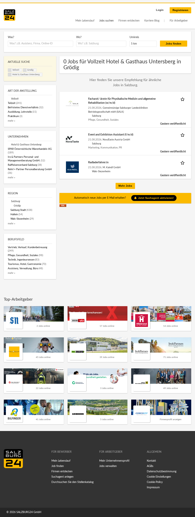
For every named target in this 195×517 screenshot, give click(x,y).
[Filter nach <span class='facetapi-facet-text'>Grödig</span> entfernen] (24, 70)
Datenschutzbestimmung (161, 471)
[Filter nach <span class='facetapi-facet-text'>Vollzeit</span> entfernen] (9, 70)
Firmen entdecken (129, 20)
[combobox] (40, 44)
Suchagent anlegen (62, 477)
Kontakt (151, 461)
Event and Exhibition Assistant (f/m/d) (110, 134)
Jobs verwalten (108, 466)
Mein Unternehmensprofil (114, 461)
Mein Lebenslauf (84, 20)
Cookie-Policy (155, 482)
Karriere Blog (151, 20)
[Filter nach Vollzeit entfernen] (9, 99)
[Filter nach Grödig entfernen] (12, 206)
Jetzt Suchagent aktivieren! (156, 197)
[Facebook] (8, 476)
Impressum (153, 487)
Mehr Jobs (125, 185)
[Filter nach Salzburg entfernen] (9, 201)
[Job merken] (183, 99)
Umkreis (134, 37)
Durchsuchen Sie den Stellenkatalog (72, 482)
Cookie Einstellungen (159, 477)
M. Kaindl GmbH (112, 167)
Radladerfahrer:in (98, 162)
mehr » (11, 121)
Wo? (79, 37)
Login (160, 9)
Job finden (57, 466)
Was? (11, 37)
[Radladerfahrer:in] (72, 167)
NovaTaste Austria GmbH (116, 140)
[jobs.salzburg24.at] (9, 15)
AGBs (150, 466)
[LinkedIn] (14, 476)
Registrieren (180, 10)
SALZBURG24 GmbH (28, 512)
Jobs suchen (106, 20)
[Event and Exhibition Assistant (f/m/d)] (72, 139)
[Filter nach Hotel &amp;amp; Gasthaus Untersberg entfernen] (9, 144)
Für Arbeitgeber (179, 20)
